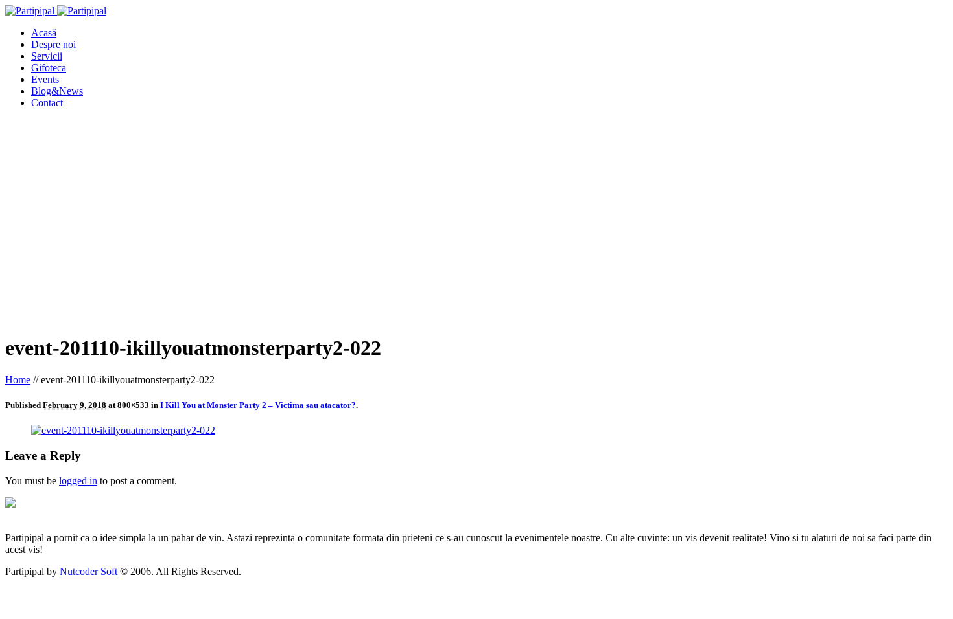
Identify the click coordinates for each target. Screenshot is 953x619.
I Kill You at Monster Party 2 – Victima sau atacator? (258, 405)
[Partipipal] (55, 10)
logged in (78, 480)
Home (17, 379)
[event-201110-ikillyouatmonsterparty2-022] (123, 430)
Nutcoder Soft (88, 571)
